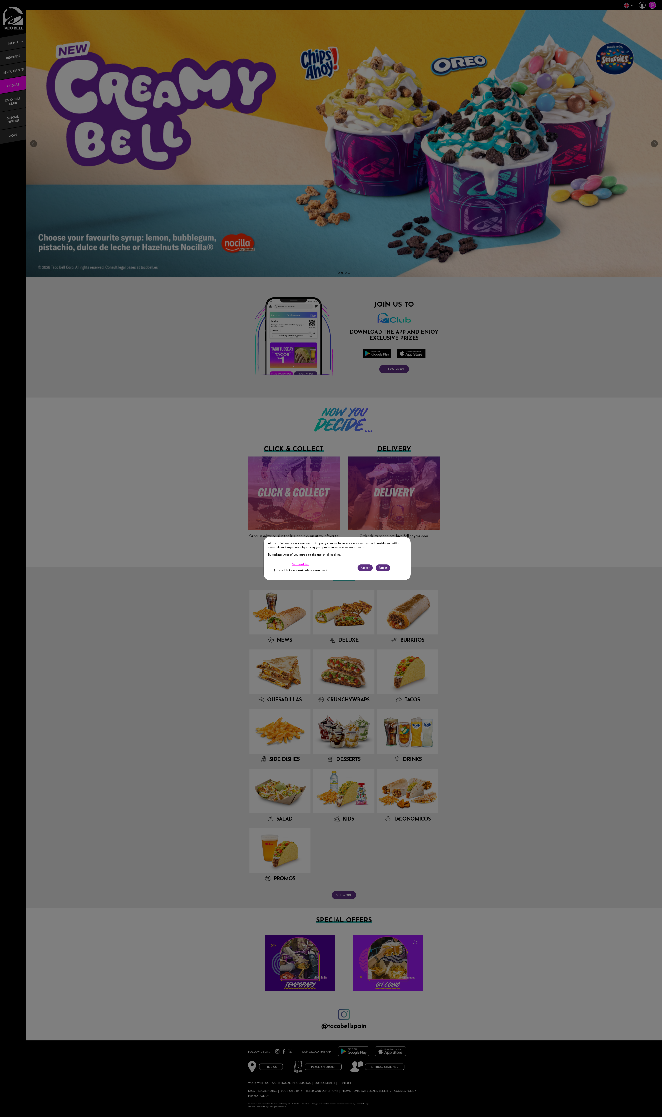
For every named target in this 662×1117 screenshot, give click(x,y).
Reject (383, 568)
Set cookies (300, 564)
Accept (365, 568)
